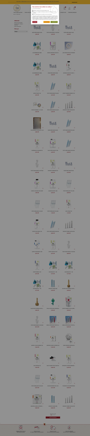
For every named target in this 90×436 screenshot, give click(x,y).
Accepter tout (54, 22)
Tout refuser (47, 22)
